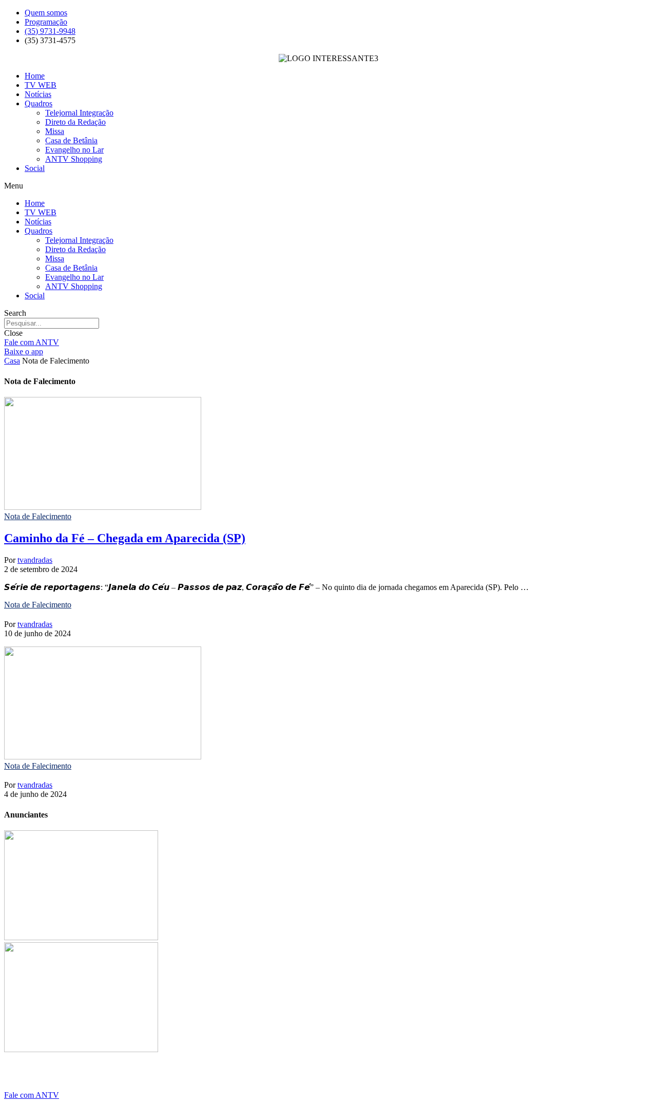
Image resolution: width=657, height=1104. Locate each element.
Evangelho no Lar (74, 149)
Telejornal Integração (79, 112)
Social (35, 168)
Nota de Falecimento (37, 516)
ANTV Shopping (73, 159)
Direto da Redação (75, 122)
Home (35, 75)
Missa (54, 131)
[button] (328, 186)
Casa (12, 360)
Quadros (38, 103)
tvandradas (34, 560)
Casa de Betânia (71, 140)
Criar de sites (142, 1077)
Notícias (38, 94)
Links (40, 1077)
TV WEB (40, 85)
